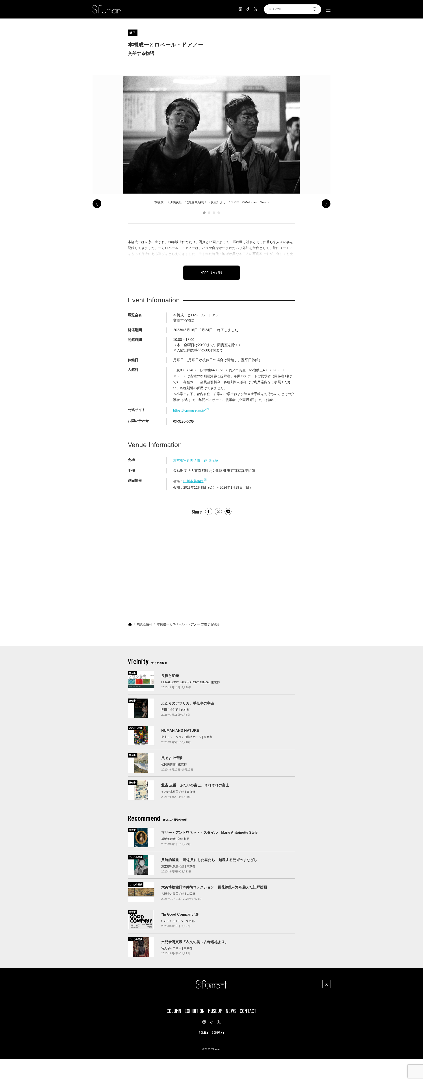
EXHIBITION (195, 1011)
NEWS (231, 1011)
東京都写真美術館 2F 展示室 (196, 460)
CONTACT (248, 1011)
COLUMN (174, 1011)
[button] (204, 212)
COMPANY (218, 1032)
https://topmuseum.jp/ (189, 410)
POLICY (203, 1032)
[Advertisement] (211, 564)
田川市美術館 (193, 481)
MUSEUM (215, 1011)
